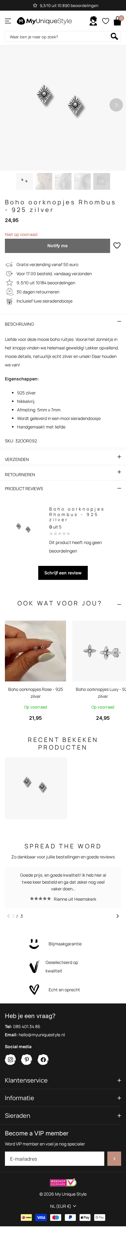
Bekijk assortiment (8, 20)
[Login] (93, 21)
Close (63, 1080)
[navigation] (24, 181)
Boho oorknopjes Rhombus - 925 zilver (77, 514)
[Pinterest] (26, 1059)
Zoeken (114, 36)
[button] (116, 105)
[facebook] (43, 1059)
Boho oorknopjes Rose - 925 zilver (35, 692)
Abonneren (114, 1159)
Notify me (57, 245)
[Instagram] (10, 1059)
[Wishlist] (105, 21)
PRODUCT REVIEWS (24, 488)
